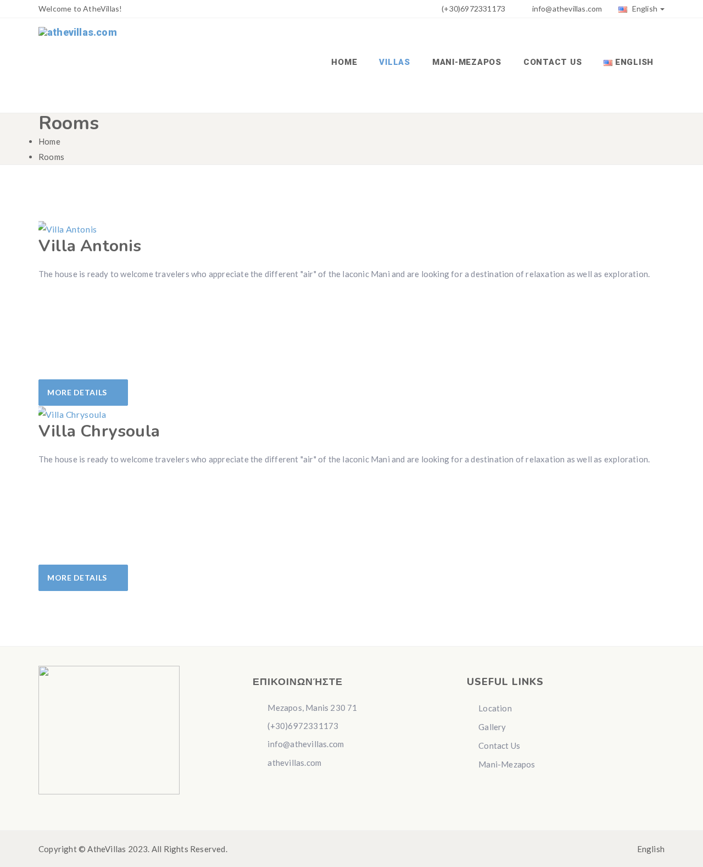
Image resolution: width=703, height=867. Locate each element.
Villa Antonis (90, 246)
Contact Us (552, 62)
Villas (394, 62)
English (643, 8)
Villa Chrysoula (99, 431)
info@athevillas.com (567, 8)
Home (344, 62)
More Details (78, 392)
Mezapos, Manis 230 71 (311, 708)
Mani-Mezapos (466, 62)
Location (495, 708)
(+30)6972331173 (472, 8)
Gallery (492, 727)
